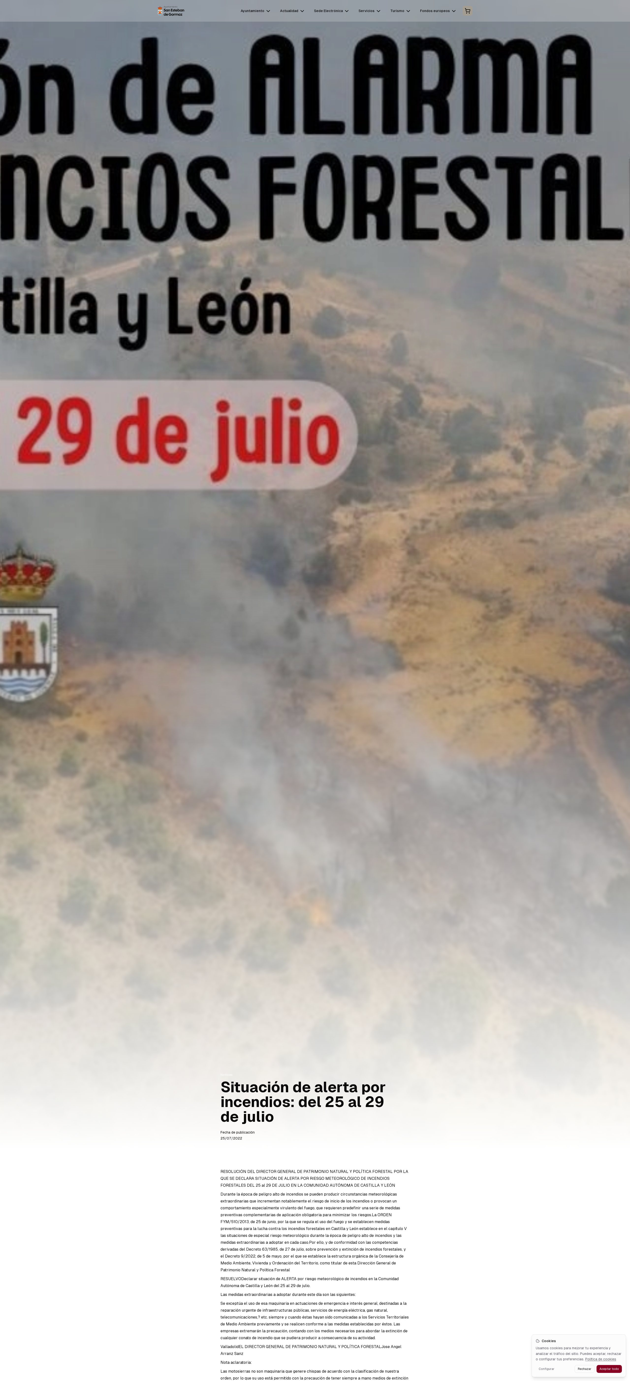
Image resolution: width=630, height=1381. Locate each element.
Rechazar (584, 1369)
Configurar (546, 1369)
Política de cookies (600, 1359)
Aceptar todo (609, 1369)
